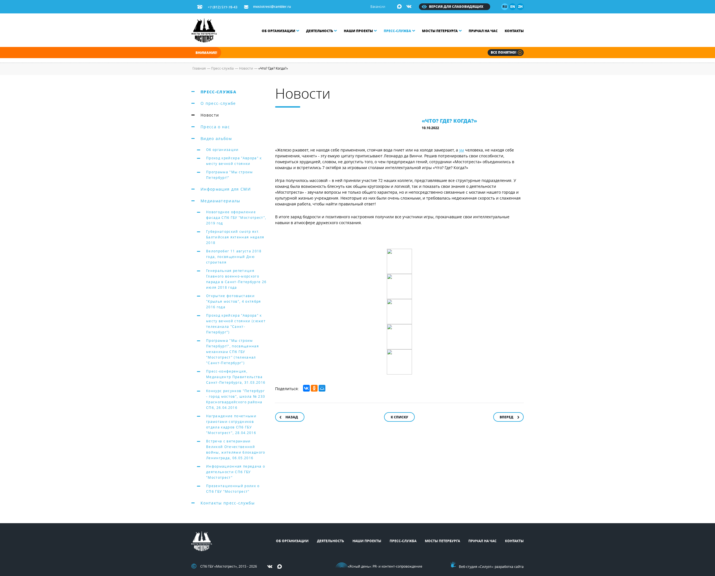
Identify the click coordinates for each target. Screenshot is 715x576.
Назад (291, 417)
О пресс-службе (218, 103)
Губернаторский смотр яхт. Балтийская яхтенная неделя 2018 (235, 237)
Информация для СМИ (226, 189)
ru (504, 6)
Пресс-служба (397, 31)
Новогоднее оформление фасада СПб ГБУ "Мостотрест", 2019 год (236, 217)
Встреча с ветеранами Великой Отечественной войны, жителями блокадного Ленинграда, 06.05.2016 (235, 449)
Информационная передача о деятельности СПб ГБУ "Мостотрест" (235, 472)
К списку (399, 417)
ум (461, 150)
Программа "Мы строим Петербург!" (229, 175)
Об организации (278, 31)
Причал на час (483, 31)
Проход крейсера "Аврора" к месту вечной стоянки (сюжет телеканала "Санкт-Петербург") (236, 323)
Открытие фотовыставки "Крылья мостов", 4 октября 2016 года (233, 301)
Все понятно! (503, 52)
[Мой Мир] (322, 388)
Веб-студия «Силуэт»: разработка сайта (491, 566)
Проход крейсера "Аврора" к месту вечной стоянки (234, 161)
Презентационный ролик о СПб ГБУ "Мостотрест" (233, 488)
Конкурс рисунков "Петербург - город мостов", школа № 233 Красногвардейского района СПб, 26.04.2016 (235, 399)
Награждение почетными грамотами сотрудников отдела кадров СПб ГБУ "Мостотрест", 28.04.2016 (231, 424)
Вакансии (377, 6)
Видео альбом (216, 138)
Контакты (514, 31)
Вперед (506, 417)
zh (520, 6)
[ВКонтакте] (306, 388)
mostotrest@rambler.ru (272, 6)
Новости (210, 115)
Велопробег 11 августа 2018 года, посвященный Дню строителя (234, 256)
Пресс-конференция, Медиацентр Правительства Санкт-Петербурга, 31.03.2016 (235, 377)
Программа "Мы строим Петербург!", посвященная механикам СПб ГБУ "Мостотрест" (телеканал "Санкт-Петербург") (232, 351)
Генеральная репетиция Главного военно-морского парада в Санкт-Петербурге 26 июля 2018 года (236, 279)
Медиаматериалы (220, 200)
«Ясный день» (359, 566)
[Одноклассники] (314, 388)
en (512, 6)
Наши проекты (358, 31)
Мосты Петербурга (440, 31)
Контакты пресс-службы (228, 503)
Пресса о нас (215, 126)
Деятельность (319, 31)
